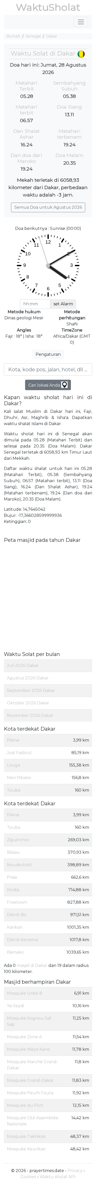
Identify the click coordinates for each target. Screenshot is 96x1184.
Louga (13, 765)
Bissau (13, 852)
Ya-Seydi (15, 1005)
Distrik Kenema (22, 939)
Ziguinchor (18, 839)
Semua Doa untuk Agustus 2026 (48, 207)
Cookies (28, 1176)
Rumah (13, 36)
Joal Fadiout (19, 752)
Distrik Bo (16, 914)
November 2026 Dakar (30, 715)
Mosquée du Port (25, 1105)
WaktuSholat (48, 7)
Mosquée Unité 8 (24, 993)
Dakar (51, 36)
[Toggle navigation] (81, 22)
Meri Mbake (19, 777)
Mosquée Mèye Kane (28, 1049)
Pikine (13, 740)
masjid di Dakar (32, 965)
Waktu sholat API (58, 1176)
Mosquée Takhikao (26, 1136)
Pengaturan (48, 354)
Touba (13, 790)
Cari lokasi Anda (44, 385)
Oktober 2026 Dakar (28, 703)
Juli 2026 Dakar (23, 665)
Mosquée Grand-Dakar (30, 1080)
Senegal (33, 36)
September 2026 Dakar (31, 690)
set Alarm (63, 303)
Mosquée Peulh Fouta (30, 1092)
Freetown (17, 902)
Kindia (13, 889)
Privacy (75, 1170)
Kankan (15, 927)
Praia (12, 877)
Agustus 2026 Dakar (28, 678)
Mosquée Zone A (24, 1036)
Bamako (15, 952)
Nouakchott (19, 864)
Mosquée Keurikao (26, 1149)
